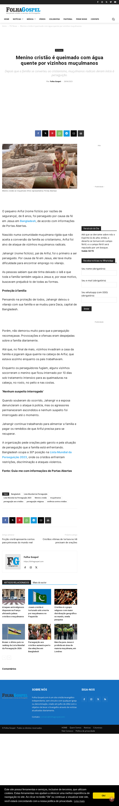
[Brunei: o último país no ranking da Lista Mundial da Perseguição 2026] (13, 632)
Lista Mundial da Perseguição (35, 494)
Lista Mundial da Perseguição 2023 (17, 498)
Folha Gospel (55, 81)
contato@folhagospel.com (52, 716)
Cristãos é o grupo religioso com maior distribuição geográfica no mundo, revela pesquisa (65, 613)
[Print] (81, 133)
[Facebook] (98, 2)
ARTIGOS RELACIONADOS (16, 582)
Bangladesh (28, 221)
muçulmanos (55, 498)
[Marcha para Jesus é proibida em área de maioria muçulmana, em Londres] (65, 632)
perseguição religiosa (35, 501)
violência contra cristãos (57, 501)
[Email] (74, 133)
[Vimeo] (110, 2)
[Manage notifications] (111, 799)
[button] (113, 19)
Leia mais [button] (79, 801)
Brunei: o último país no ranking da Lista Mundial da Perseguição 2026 (13, 645)
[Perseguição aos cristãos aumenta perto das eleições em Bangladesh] (39, 632)
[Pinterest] (52, 133)
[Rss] (105, 699)
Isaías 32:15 (88, 250)
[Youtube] (115, 2)
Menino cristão (41, 498)
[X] (106, 2)
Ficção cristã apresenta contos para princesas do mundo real (18, 541)
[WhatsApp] (59, 133)
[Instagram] (102, 2)
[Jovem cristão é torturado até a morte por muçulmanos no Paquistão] (39, 597)
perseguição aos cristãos (13, 501)
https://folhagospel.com (34, 561)
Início (4, 26)
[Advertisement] (80, 10)
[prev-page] (4, 658)
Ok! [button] (104, 795)
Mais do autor (39, 582)
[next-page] (9, 658)
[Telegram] (67, 133)
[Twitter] (98, 699)
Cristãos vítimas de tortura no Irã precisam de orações (60, 541)
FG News (13, 26)
